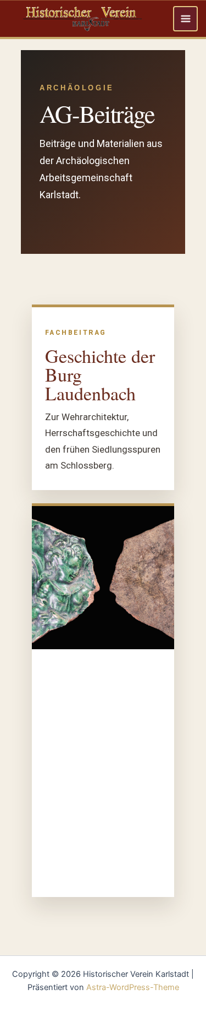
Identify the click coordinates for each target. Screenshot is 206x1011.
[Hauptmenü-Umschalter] (185, 18)
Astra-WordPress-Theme (132, 987)
